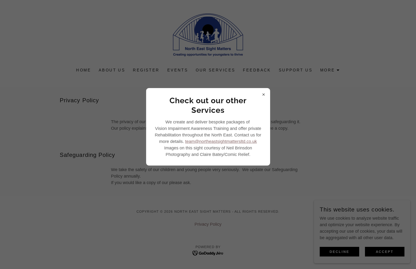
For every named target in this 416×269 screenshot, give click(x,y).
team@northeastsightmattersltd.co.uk (221, 141)
